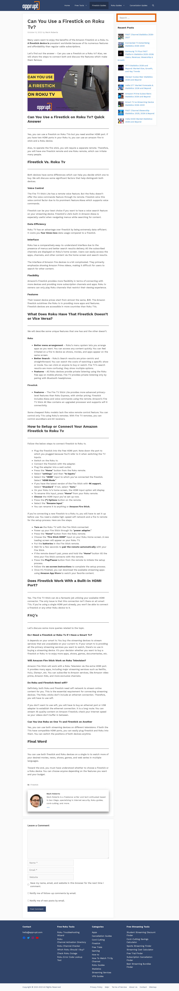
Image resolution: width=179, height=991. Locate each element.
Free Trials (97, 947)
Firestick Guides (99, 5)
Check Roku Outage (67, 953)
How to (95, 954)
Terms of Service (119, 987)
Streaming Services (101, 972)
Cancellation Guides (138, 5)
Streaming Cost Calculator (140, 949)
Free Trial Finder (135, 953)
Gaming (96, 951)
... (48, 806)
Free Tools (79, 5)
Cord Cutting (98, 940)
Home (67, 5)
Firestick (34, 785)
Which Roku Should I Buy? (70, 949)
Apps (94, 932)
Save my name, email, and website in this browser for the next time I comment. (67, 885)
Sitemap (152, 987)
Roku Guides (116, 5)
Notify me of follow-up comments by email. (53, 893)
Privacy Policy (96, 987)
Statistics (96, 969)
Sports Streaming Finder (139, 946)
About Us (133, 987)
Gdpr (107, 987)
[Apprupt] (32, 5)
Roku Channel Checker (68, 946)
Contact (143, 987)
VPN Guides (98, 976)
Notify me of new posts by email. (47, 900)
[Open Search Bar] (153, 5)
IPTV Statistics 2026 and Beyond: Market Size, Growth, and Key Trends (139, 68)
